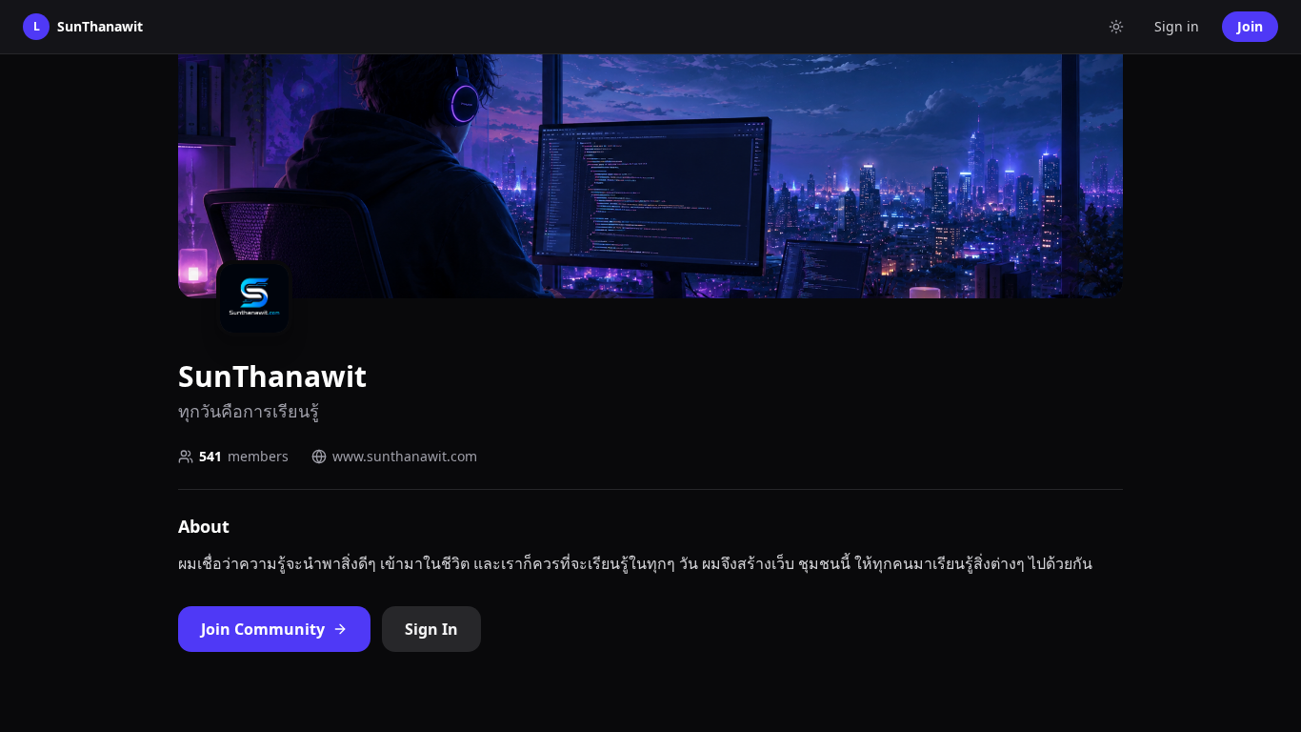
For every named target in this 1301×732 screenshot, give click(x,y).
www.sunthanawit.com (404, 456)
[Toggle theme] (1116, 26)
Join (1250, 26)
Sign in (1176, 26)
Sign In (431, 629)
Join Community (263, 629)
